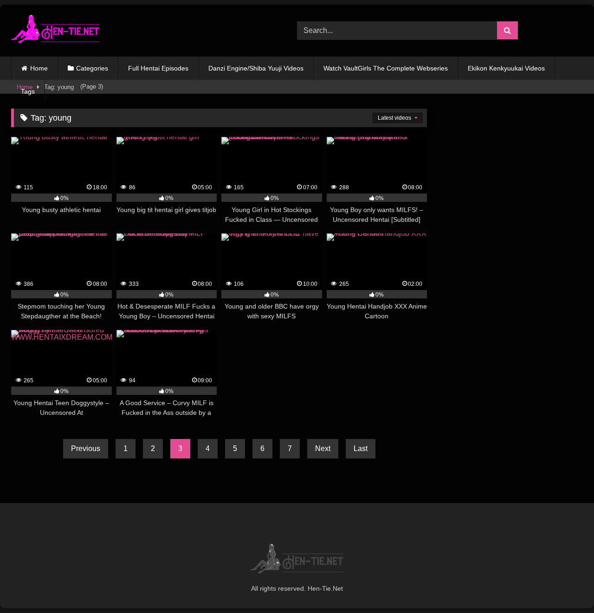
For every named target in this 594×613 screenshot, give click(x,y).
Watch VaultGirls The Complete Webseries (385, 68)
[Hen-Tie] (55, 30)
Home (39, 68)
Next (322, 448)
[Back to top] (565, 585)
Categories (92, 68)
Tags (28, 91)
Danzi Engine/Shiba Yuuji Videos (255, 68)
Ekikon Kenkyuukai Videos (506, 68)
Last (361, 448)
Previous (85, 448)
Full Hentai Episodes (158, 68)
